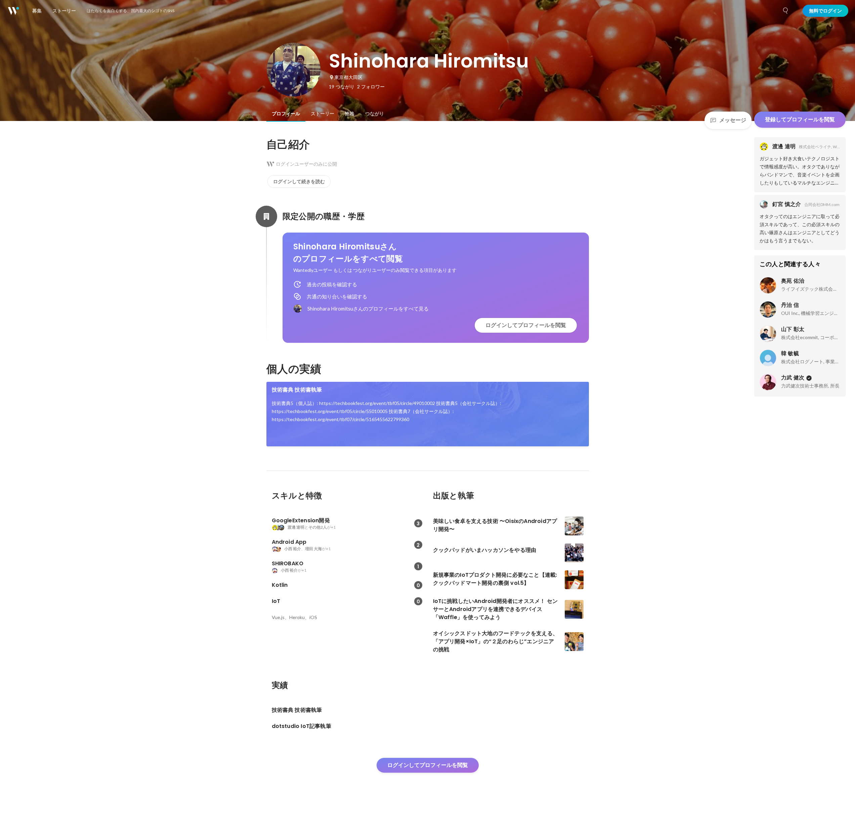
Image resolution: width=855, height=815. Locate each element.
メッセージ (732, 120)
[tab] (285, 114)
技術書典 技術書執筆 (297, 390)
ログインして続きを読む (299, 181)
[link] (427, 414)
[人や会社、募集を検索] (786, 10)
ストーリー (322, 113)
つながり (374, 113)
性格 (349, 113)
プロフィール (286, 113)
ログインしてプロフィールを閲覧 (525, 325)
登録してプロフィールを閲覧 (800, 119)
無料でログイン (825, 10)
